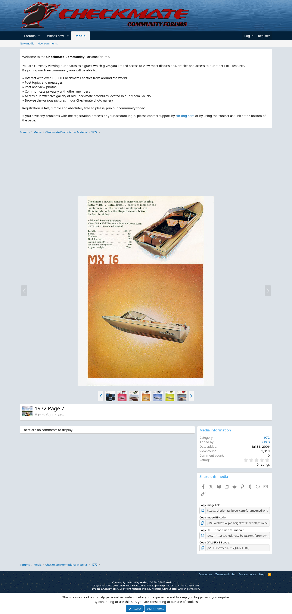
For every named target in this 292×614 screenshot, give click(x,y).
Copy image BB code (212, 517)
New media (27, 43)
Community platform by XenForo (146, 582)
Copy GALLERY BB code (214, 542)
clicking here (185, 116)
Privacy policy (247, 574)
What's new (55, 36)
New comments (48, 43)
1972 (266, 437)
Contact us (205, 574)
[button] (39, 35)
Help (262, 574)
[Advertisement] (146, 165)
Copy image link (209, 505)
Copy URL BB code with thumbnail (221, 530)
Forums (29, 36)
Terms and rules (225, 574)
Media (80, 36)
